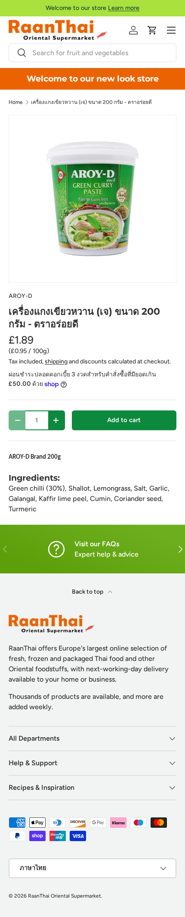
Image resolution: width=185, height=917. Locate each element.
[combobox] (92, 53)
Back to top (88, 591)
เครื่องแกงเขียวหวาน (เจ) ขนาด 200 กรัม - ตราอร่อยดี (91, 102)
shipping (56, 361)
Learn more (123, 8)
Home (16, 102)
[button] (152, 30)
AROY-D (20, 296)
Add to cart (124, 420)
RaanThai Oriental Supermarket (64, 896)
